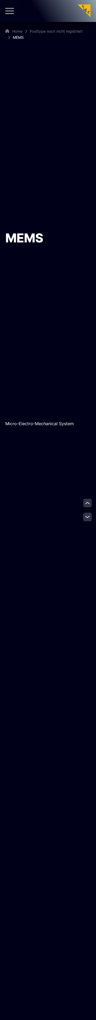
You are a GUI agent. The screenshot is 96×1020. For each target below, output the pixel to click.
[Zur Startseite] (84, 10)
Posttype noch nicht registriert (56, 31)
